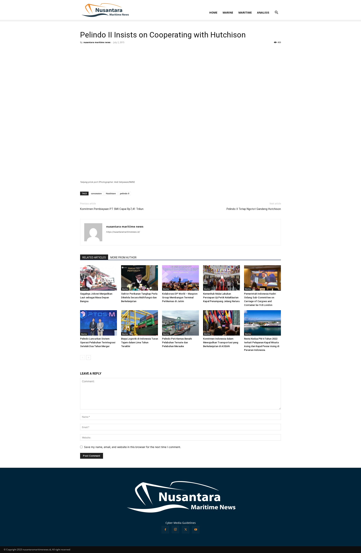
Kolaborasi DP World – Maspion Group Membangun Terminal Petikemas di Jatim (179, 297)
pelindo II (124, 193)
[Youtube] (195, 529)
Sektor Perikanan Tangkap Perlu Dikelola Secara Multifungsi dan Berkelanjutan (139, 297)
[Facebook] (165, 529)
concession (96, 193)
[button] (276, 13)
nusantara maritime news (96, 42)
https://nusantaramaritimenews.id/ (123, 232)
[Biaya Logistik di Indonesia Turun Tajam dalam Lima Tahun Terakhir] (139, 323)
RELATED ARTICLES (94, 257)
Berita (125, 289)
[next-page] (88, 357)
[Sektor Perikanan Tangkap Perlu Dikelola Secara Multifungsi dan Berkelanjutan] (139, 278)
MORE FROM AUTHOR (123, 257)
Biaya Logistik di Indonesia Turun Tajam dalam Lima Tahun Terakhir (139, 342)
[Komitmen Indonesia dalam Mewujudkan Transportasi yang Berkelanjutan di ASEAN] (221, 323)
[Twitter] (185, 529)
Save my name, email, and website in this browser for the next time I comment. (132, 447)
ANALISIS (263, 12)
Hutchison (111, 193)
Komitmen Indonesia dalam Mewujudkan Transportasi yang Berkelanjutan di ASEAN (220, 342)
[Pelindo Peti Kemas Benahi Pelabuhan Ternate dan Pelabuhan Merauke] (180, 323)
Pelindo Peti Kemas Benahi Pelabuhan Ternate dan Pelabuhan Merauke (177, 342)
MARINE (228, 12)
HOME (213, 12)
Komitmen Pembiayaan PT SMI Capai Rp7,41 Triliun (111, 209)
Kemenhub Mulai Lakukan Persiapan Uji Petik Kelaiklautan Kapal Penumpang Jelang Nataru (221, 297)
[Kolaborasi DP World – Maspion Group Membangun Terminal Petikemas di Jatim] (180, 278)
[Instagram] (175, 529)
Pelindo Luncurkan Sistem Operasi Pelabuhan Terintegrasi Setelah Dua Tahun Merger (97, 342)
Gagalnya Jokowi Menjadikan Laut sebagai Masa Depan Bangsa (96, 297)
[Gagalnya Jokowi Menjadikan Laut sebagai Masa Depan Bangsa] (98, 278)
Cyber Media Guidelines (180, 523)
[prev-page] (82, 357)
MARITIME (245, 12)
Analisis (84, 289)
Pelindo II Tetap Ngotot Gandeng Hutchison (254, 209)
